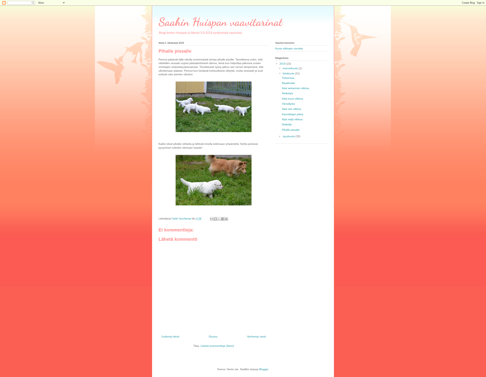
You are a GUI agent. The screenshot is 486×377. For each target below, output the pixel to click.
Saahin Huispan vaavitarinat (220, 22)
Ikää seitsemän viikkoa (295, 88)
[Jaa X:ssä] (219, 219)
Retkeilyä (287, 93)
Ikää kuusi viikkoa (292, 98)
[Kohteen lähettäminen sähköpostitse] (212, 219)
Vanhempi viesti (256, 336)
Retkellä (287, 124)
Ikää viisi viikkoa (291, 108)
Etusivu (213, 336)
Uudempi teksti (170, 336)
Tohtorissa (288, 77)
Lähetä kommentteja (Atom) (217, 345)
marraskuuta (291, 68)
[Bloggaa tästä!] (215, 219)
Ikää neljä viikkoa (292, 119)
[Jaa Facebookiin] (223, 219)
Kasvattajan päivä (292, 114)
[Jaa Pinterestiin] (226, 219)
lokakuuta (289, 73)
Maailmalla (288, 83)
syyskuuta (289, 136)
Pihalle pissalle (291, 129)
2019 (282, 63)
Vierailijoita (288, 103)
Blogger (263, 369)
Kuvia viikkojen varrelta (289, 48)
